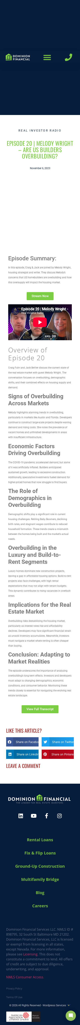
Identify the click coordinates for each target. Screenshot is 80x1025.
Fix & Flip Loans (40, 853)
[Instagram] (59, 816)
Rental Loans (40, 840)
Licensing (30, 954)
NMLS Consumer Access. (25, 977)
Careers (40, 906)
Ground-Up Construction (40, 866)
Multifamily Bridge (40, 879)
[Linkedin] (21, 816)
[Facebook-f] (46, 816)
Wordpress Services (55, 1005)
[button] (47, 57)
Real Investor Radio (40, 130)
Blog (40, 892)
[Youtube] (34, 816)
